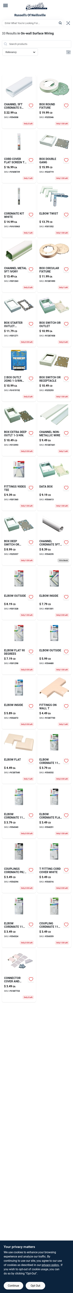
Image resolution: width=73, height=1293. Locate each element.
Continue (13, 1285)
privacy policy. (50, 1265)
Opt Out (35, 1285)
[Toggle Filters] (68, 52)
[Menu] (5, 5)
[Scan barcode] (68, 23)
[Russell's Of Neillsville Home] (36, 6)
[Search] (60, 23)
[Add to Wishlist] (31, 105)
